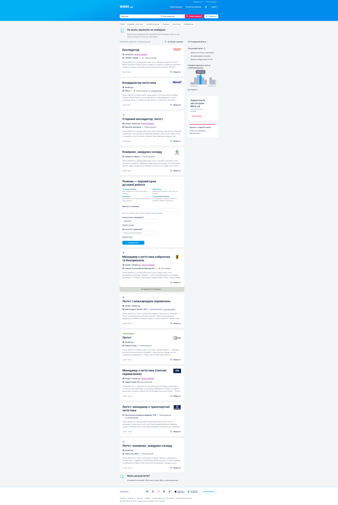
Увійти (213, 7)
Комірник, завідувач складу (142, 152)
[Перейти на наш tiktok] (170, 491)
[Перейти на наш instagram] (158, 491)
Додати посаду (128, 225)
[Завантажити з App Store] (179, 491)
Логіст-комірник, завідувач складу (147, 445)
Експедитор (130, 50)
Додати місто (127, 237)
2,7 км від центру (155, 91)
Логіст (127, 337)
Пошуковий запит (195, 48)
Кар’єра (148, 498)
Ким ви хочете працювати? (133, 217)
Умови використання (184, 498)
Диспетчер (176, 24)
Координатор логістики (139, 82)
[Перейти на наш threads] (153, 491)
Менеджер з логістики (135, 24)
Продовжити (133, 243)
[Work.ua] (126, 6)
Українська (124, 492)
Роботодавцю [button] (208, 491)
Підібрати (212, 16)
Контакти (131, 498)
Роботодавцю (211, 2)
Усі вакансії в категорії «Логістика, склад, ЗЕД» (152, 480)
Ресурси (123, 498)
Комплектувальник (152, 24)
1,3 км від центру (168, 309)
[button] (206, 7)
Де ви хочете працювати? (132, 229)
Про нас (140, 498)
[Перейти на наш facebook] (147, 491)
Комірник (166, 24)
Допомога (170, 498)
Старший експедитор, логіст (142, 119)
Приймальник (188, 24)
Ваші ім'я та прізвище (130, 206)
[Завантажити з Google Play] (193, 491)
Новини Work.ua (158, 498)
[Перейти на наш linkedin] (164, 491)
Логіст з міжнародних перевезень (146, 301)
